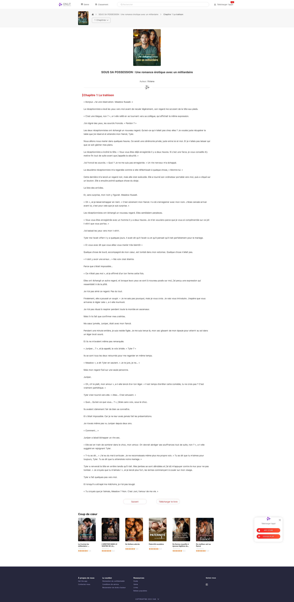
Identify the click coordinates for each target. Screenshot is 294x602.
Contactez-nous (84, 584)
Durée (135, 581)
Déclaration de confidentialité (113, 581)
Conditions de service (110, 584)
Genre (135, 584)
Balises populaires (140, 591)
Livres (135, 587)
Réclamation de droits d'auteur (114, 587)
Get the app (82, 581)
